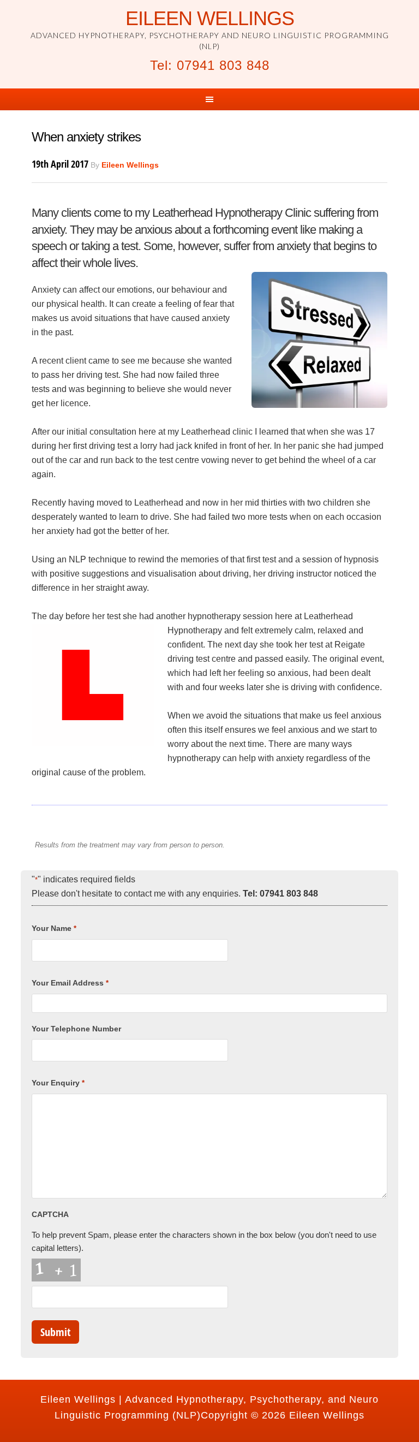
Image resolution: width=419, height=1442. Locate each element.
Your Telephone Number (76, 1028)
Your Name (54, 928)
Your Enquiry (58, 1082)
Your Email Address (70, 982)
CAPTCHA (50, 1214)
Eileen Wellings (209, 18)
